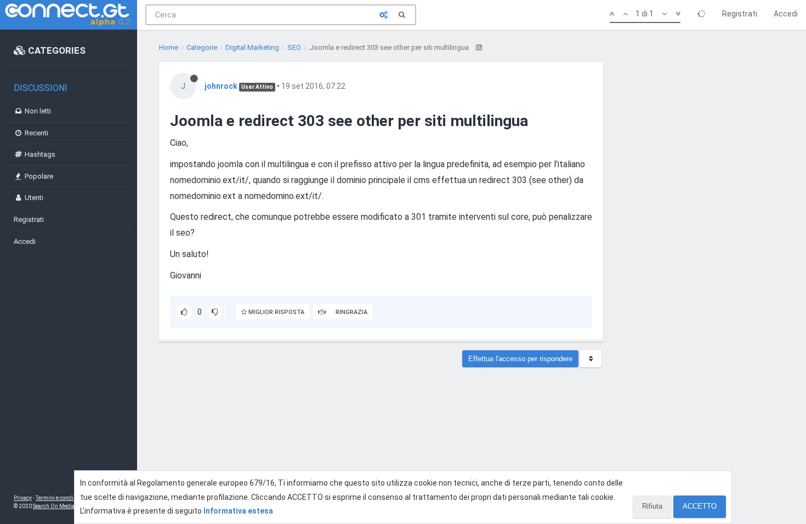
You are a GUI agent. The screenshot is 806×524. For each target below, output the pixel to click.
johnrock (221, 86)
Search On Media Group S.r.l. (68, 506)
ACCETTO (700, 506)
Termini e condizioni (61, 498)
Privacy (23, 498)
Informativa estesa (238, 510)
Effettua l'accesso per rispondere (520, 359)
